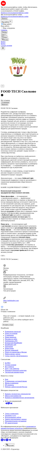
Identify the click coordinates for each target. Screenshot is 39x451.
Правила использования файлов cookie (14, 16)
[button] (3, 42)
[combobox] (9, 445)
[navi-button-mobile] (3, 48)
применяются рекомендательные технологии (18, 427)
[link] (4, 37)
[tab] (5, 102)
